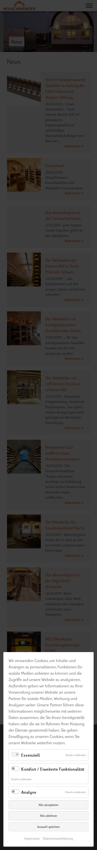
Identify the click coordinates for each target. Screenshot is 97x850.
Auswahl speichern (48, 826)
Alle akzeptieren (48, 805)
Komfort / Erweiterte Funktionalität (52, 769)
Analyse (28, 792)
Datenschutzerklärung (58, 838)
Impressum (32, 838)
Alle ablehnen (48, 815)
